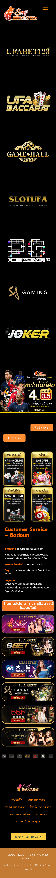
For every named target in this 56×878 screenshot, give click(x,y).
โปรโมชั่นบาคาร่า (40, 807)
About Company (26, 821)
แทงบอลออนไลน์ (19, 814)
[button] (45, 9)
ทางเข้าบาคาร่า (14, 807)
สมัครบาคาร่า (36, 800)
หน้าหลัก (16, 800)
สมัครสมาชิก (43, 427)
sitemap (41, 814)
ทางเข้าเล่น (16, 438)
